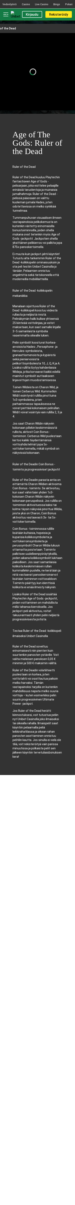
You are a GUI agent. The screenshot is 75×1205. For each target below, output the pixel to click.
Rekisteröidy (58, 14)
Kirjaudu (32, 14)
